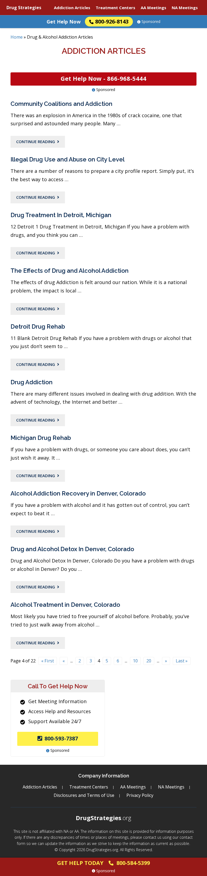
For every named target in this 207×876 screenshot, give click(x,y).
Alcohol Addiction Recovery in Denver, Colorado (78, 493)
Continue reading (35, 141)
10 (135, 661)
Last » (182, 661)
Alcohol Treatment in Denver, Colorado (65, 604)
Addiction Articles (72, 7)
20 (148, 661)
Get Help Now (64, 21)
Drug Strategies (23, 8)
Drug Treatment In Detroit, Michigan (61, 214)
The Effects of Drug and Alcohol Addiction (70, 270)
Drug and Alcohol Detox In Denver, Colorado (72, 548)
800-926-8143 (112, 21)
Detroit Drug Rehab (38, 326)
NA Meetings (185, 7)
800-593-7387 (61, 738)
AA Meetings (153, 7)
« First (47, 661)
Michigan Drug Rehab (41, 437)
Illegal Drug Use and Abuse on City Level (68, 159)
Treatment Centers (115, 7)
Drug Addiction (32, 382)
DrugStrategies (103, 818)
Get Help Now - (103, 78)
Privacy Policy (139, 795)
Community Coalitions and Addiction (61, 103)
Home (17, 37)
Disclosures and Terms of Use (84, 795)
